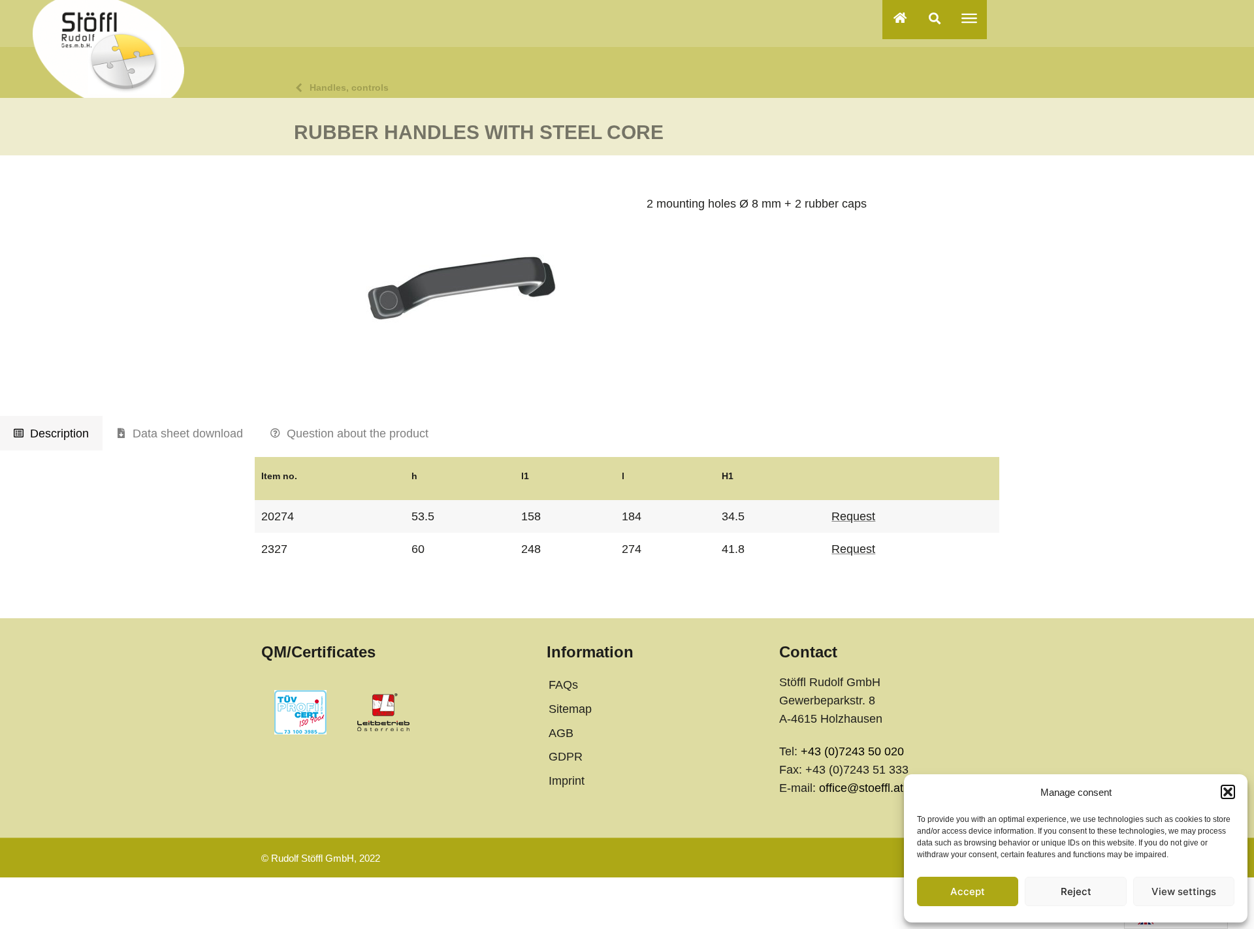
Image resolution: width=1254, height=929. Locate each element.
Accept (967, 891)
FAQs (563, 684)
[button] (1227, 791)
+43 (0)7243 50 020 (852, 751)
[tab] (51, 433)
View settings (1183, 891)
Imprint (567, 780)
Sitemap (570, 709)
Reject (1076, 891)
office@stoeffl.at (861, 788)
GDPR (566, 756)
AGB (561, 733)
